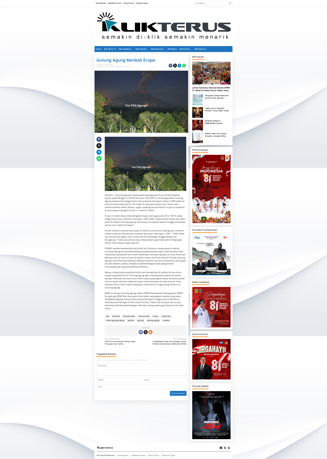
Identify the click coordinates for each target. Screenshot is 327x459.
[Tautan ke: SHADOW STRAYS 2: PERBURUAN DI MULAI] (197, 125)
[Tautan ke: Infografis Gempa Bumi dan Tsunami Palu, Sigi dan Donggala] (197, 99)
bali (107, 316)
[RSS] (150, 332)
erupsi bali (166, 316)
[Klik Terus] (163, 26)
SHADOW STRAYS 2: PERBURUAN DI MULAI (214, 122)
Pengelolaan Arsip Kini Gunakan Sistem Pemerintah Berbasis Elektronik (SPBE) (169, 341)
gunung (140, 320)
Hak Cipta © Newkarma (105, 455)
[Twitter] (146, 332)
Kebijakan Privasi (138, 455)
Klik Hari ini (109, 66)
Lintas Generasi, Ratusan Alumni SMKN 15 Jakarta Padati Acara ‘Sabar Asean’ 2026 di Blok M (211, 89)
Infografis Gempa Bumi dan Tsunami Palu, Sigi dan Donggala (217, 96)
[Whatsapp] (184, 65)
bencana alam (129, 316)
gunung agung (153, 320)
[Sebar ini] (170, 65)
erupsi (155, 316)
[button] (230, 3)
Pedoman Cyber (168, 455)
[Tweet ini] (175, 65)
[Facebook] (141, 332)
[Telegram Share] (179, 65)
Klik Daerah (100, 66)
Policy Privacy (153, 455)
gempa (131, 320)
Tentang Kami (123, 455)
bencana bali (143, 316)
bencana (116, 316)
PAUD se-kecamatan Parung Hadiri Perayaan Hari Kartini (120, 341)
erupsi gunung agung (115, 320)
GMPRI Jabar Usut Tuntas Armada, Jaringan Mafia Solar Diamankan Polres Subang (215, 135)
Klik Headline (118, 66)
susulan (166, 320)
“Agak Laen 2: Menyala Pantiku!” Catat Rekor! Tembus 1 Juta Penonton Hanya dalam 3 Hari (218, 109)
